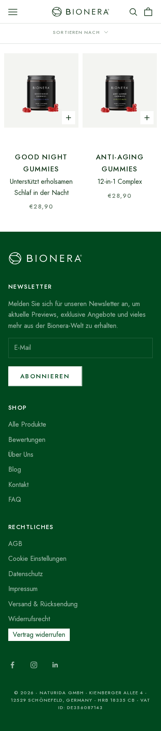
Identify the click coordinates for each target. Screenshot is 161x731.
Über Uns (20, 454)
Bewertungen (26, 439)
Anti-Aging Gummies (120, 163)
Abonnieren (45, 376)
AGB (15, 543)
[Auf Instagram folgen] (34, 665)
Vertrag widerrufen (39, 634)
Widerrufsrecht (29, 619)
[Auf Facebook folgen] (12, 665)
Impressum (23, 588)
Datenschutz (25, 574)
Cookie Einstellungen (37, 558)
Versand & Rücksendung (43, 604)
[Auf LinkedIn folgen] (55, 665)
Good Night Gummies (41, 163)
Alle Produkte (27, 424)
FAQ (14, 499)
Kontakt (18, 484)
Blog (14, 469)
